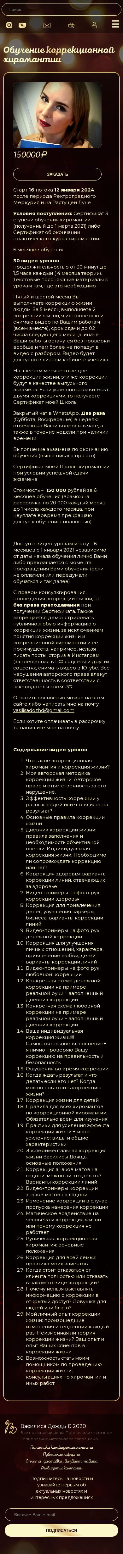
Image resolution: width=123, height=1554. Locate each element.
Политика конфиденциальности (61, 1447)
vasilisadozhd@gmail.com (43, 710)
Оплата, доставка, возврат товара (61, 1461)
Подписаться (61, 1530)
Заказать (57, 174)
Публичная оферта (61, 1454)
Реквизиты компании (61, 1468)
